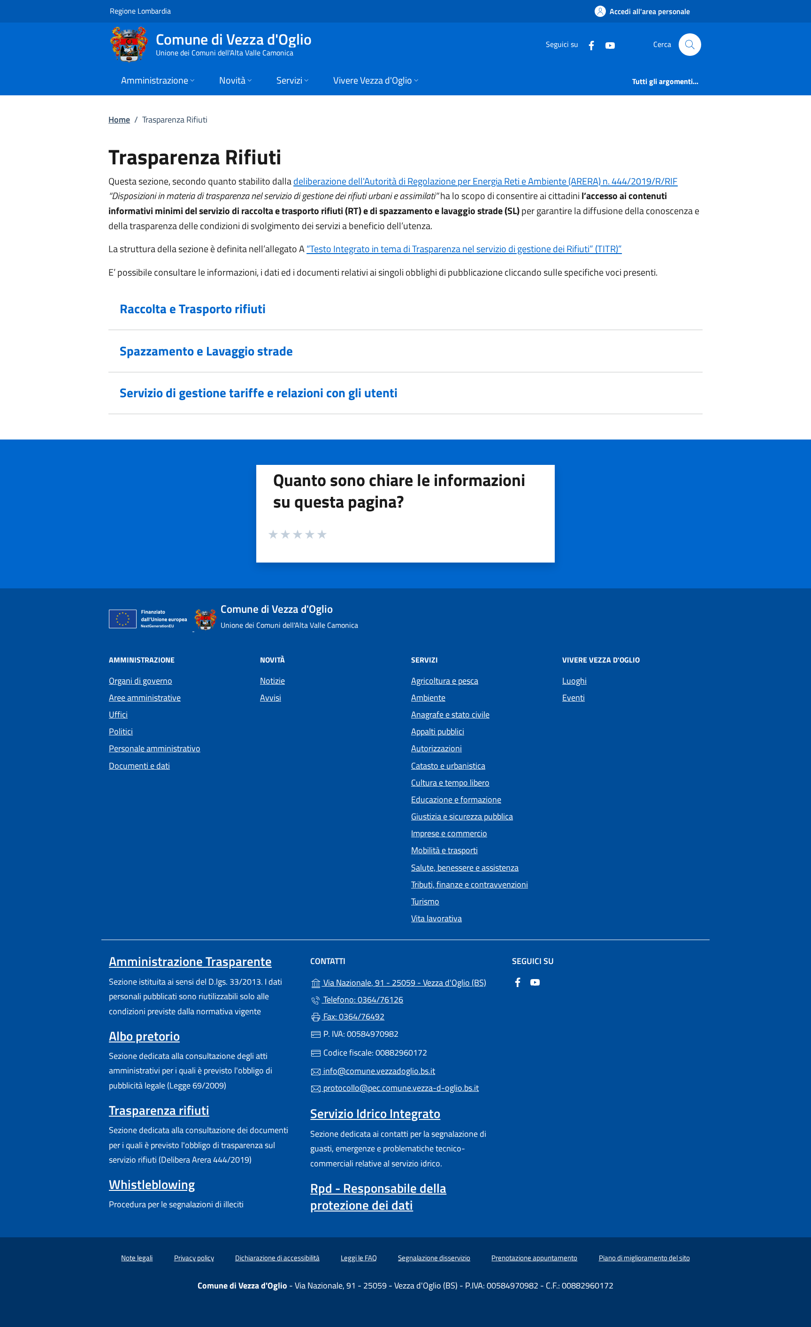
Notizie (272, 680)
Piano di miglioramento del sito (644, 1257)
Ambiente (428, 697)
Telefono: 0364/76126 (362, 999)
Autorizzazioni (436, 748)
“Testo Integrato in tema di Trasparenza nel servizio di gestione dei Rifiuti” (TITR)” (464, 248)
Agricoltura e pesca (444, 680)
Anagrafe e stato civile (450, 714)
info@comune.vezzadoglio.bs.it (378, 1071)
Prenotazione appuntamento (534, 1257)
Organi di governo (140, 680)
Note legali (137, 1257)
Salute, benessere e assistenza (465, 867)
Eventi (573, 697)
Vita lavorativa (436, 918)
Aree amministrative (145, 697)
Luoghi (574, 680)
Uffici (118, 714)
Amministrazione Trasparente (190, 961)
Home (119, 119)
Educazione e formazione (456, 799)
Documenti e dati (139, 765)
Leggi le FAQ (359, 1257)
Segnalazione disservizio (434, 1257)
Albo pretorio (144, 1036)
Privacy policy (194, 1257)
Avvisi (270, 697)
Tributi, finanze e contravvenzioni (469, 884)
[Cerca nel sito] (690, 44)
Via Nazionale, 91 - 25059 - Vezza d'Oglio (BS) (410, 981)
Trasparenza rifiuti (159, 1110)
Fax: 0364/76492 (352, 1016)
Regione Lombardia (140, 10)
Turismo (425, 901)
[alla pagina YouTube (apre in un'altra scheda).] (606, 44)
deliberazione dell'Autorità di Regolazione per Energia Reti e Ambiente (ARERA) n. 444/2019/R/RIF (485, 181)
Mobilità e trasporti (444, 850)
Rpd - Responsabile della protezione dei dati (378, 1196)
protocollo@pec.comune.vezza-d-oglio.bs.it (400, 1087)
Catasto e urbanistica (448, 765)
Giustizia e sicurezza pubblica (462, 816)
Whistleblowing (152, 1184)
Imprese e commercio (449, 833)
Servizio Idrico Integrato (375, 1113)
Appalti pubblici (437, 731)
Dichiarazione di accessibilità (277, 1257)
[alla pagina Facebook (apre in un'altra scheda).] (587, 44)
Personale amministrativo (154, 748)
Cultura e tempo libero (450, 782)
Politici (121, 731)
